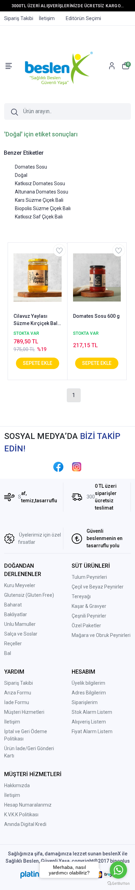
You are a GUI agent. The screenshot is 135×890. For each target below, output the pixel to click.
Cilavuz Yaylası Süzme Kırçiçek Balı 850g (36, 320)
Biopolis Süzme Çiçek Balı (43, 208)
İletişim (12, 722)
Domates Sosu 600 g (96, 316)
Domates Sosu (31, 167)
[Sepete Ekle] (37, 363)
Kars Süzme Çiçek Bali (39, 200)
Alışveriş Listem (89, 722)
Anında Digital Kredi (25, 824)
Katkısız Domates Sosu (40, 183)
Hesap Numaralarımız (28, 805)
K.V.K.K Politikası (21, 814)
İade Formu (16, 702)
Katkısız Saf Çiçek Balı (39, 216)
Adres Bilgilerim (89, 692)
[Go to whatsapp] (118, 870)
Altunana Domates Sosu (41, 192)
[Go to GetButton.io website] (118, 883)
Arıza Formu (17, 692)
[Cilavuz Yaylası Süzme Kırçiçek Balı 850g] (37, 277)
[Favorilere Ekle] (59, 250)
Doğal (21, 175)
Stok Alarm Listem (92, 712)
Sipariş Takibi (18, 683)
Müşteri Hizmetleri (24, 712)
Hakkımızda (17, 785)
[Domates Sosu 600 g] (97, 277)
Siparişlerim (85, 702)
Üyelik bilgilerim (88, 683)
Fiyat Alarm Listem (92, 731)
